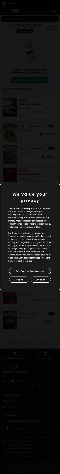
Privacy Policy (14, 220)
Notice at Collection (34, 220)
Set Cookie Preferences (30, 271)
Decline (19, 279)
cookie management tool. (29, 227)
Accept (40, 279)
